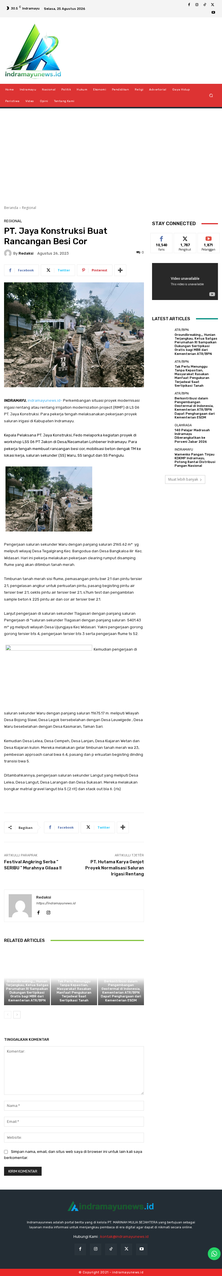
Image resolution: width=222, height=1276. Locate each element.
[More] (120, 270)
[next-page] (17, 1014)
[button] (211, 95)
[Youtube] (213, 12)
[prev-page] (7, 1014)
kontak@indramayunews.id (124, 1236)
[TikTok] (204, 4)
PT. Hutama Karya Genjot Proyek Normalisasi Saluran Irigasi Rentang (114, 868)
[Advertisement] (111, 154)
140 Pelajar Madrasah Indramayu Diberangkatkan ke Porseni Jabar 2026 (192, 436)
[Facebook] (189, 4)
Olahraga (183, 425)
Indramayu (184, 449)
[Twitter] (212, 4)
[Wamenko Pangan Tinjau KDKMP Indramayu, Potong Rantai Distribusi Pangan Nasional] (162, 458)
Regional (29, 207)
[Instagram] (196, 4)
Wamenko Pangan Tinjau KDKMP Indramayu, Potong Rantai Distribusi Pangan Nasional (195, 460)
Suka (161, 237)
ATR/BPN (26, 976)
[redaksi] (8, 253)
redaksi (26, 253)
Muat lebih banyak (183, 479)
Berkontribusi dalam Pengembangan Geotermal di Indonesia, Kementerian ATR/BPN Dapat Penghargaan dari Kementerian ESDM (121, 990)
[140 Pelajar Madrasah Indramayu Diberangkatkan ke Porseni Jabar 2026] (162, 433)
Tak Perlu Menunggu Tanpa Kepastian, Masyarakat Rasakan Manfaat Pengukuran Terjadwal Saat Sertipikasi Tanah (74, 990)
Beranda (11, 207)
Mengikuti (185, 237)
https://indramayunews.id (55, 903)
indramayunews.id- (45, 400)
